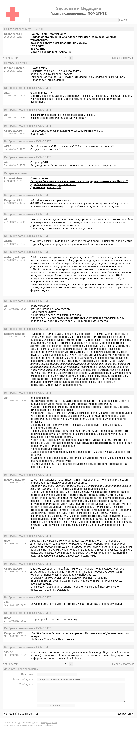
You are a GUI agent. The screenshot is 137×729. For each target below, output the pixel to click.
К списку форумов (123, 57)
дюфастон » (125, 713)
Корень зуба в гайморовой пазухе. (51, 74)
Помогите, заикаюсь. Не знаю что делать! (55, 71)
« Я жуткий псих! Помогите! (21, 713)
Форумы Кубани (49, 722)
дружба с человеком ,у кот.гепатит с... (53, 184)
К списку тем (10, 57)
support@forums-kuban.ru (40, 725)
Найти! (123, 20)
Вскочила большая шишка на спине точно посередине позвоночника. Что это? (79, 181)
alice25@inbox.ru (71, 658)
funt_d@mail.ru (62, 52)
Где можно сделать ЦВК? (45, 187)
